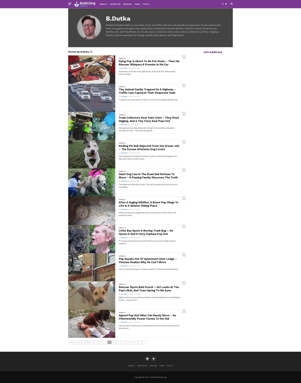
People (146, 4)
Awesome (127, 4)
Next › (134, 342)
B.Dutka (124, 68)
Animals (103, 4)
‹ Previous (87, 342)
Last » (142, 342)
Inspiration (115, 4)
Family (137, 4)
